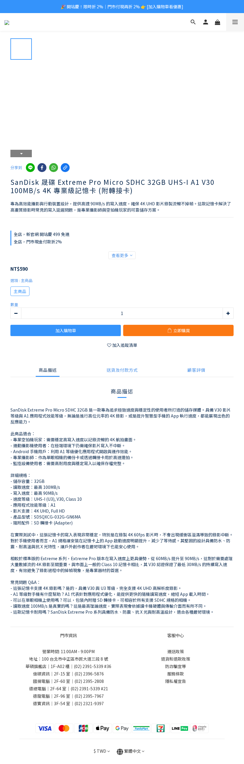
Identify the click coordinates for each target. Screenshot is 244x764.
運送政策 (175, 651)
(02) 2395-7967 (89, 696)
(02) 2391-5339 (88, 666)
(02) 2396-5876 (89, 674)
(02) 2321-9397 (89, 703)
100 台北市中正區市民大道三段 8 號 (75, 659)
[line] (30, 167)
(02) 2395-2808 (89, 681)
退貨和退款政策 (175, 659)
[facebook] (41, 167)
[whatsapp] (53, 167)
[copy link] (65, 167)
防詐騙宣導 (175, 666)
